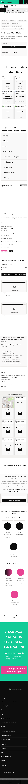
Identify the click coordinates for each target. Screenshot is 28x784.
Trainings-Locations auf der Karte (9, 698)
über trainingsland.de (6, 705)
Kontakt (10, 251)
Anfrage (25, 10)
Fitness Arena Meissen (7, 82)
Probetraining (8, 162)
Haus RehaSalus (20, 96)
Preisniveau (8, 167)
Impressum (3, 748)
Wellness (5, 141)
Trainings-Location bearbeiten (8, 731)
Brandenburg (11, 233)
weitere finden (20, 534)
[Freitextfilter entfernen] (21, 2)
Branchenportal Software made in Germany (9, 780)
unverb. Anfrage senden (15, 47)
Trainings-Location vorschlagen (8, 722)
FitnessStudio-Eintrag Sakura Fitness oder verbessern (8, 582)
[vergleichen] (2, 17)
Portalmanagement (5, 739)
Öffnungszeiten (9, 178)
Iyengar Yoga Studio (20, 444)
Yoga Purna (8, 409)
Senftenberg (7, 230)
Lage (8, 10)
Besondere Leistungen (11, 157)
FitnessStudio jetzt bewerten (14, 274)
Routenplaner (24, 185)
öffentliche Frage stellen (14, 500)
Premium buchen (6, 714)
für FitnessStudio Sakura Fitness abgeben (7, 535)
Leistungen (5, 136)
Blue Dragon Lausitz (20, 403)
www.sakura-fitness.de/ (14, 55)
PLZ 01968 (10, 228)
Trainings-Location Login (8, 772)
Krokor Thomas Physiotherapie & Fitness (20, 427)
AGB (2, 752)
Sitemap (3, 760)
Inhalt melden (21, 468)
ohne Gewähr (10, 468)
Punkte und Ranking (5, 718)
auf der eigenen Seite (20, 581)
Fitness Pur (8, 111)
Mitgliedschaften (9, 172)
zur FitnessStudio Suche (1, 6)
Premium (24, 66)
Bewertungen (19, 10)
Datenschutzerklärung (6, 756)
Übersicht (3, 10)
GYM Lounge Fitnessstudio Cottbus (8, 97)
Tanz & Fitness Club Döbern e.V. (8, 444)
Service (4, 146)
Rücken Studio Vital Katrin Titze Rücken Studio (8, 427)
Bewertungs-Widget (6, 735)
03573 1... (8, 52)
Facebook (3, 765)
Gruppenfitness (7, 151)
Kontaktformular (18, 363)
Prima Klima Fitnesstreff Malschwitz (20, 83)
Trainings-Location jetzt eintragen (15, 670)
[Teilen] (22, 782)
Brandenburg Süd (11, 241)
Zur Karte (4, 381)
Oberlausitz (18, 241)
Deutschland (7, 235)
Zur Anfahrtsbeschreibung (8, 384)
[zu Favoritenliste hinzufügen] (2, 13)
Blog (2, 709)
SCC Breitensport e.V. (20, 111)
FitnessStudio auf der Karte (9, 50)
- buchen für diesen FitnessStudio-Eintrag (14, 603)
